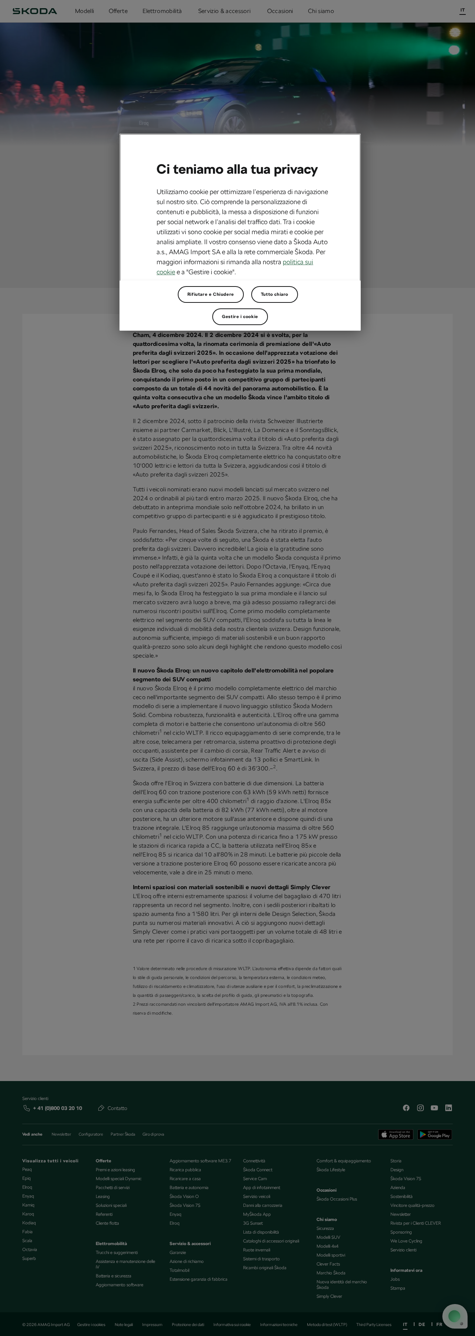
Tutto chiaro (274, 294)
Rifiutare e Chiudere (210, 294)
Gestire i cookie (240, 316)
